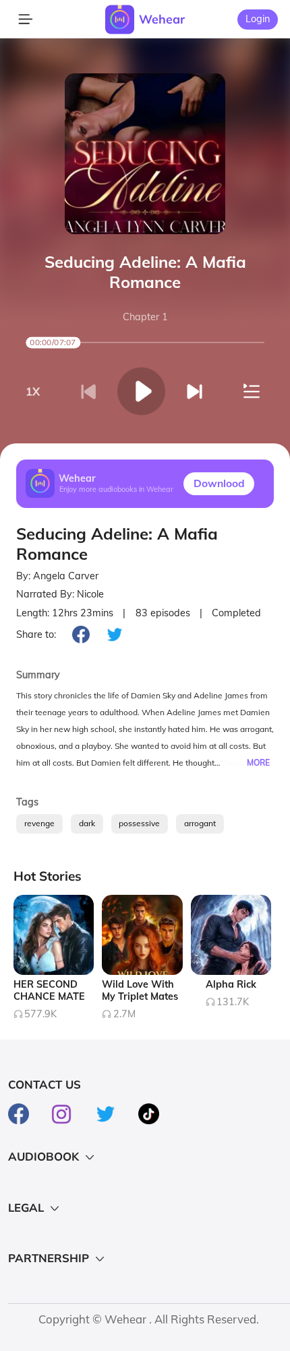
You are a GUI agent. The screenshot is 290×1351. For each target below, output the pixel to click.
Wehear (162, 18)
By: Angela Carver (57, 576)
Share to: (36, 634)
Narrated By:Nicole (60, 594)
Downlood (219, 483)
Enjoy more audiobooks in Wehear (116, 489)
